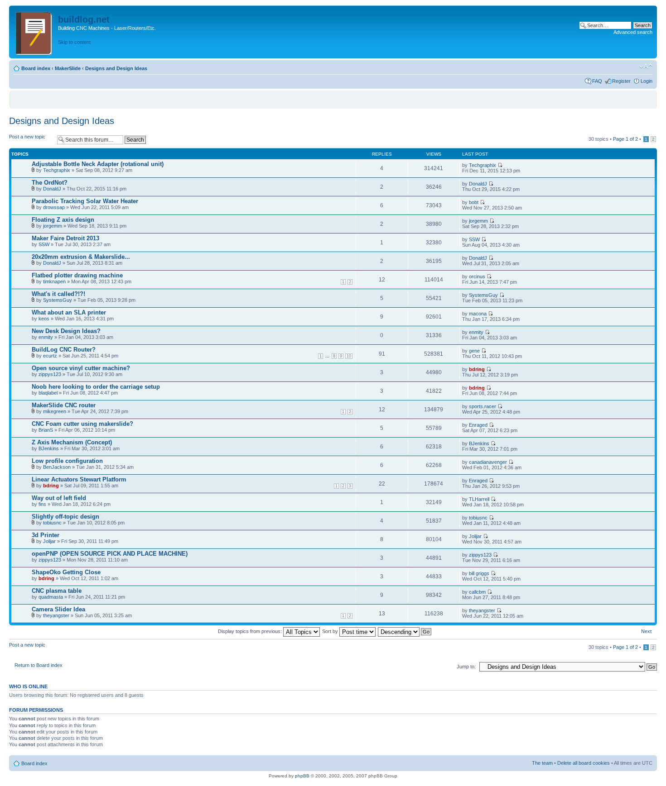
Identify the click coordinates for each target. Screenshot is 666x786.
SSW (44, 244)
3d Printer (45, 535)
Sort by (330, 631)
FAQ (597, 81)
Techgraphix (56, 170)
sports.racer (482, 406)
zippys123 (50, 374)
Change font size (645, 66)
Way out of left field (59, 498)
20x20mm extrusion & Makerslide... (81, 256)
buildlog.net (84, 19)
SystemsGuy (57, 300)
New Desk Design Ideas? (66, 331)
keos (44, 318)
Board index (35, 68)
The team (542, 763)
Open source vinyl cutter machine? (81, 368)
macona (478, 313)
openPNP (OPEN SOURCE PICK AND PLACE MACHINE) (110, 553)
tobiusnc (52, 522)
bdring (477, 369)
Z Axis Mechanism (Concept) (72, 442)
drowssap (54, 207)
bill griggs (479, 573)
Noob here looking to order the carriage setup (96, 386)
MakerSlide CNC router (64, 405)
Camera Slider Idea (58, 609)
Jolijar (49, 541)
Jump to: (466, 666)
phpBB (302, 775)
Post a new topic (27, 136)
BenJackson (57, 467)
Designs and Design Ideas (116, 68)
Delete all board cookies (583, 763)
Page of (625, 139)
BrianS (46, 430)
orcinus (477, 276)
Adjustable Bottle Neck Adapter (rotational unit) (98, 164)
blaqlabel (48, 392)
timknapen (54, 281)
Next (646, 631)
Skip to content (74, 42)
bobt (473, 202)
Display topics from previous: (250, 631)
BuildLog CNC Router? (64, 349)
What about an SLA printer (69, 312)
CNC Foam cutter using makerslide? (82, 423)
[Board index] (34, 32)
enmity (46, 337)
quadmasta (51, 597)
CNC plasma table (57, 590)
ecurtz (50, 355)
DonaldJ (52, 188)
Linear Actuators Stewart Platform (79, 479)
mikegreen (54, 411)
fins (42, 504)
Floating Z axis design (63, 219)
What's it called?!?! (58, 294)
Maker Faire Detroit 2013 (65, 238)
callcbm (477, 592)
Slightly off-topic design (65, 516)
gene (474, 350)
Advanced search (632, 32)
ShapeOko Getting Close (66, 572)
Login (646, 81)
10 (349, 356)
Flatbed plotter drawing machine (77, 275)
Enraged (478, 425)
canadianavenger (488, 462)
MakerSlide (68, 68)
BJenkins (49, 448)
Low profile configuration (67, 460)
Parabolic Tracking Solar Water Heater (85, 201)
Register (621, 81)
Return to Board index (38, 665)
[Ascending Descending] (405, 631)
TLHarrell (479, 499)
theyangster (56, 615)
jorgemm (52, 226)
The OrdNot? (50, 182)
